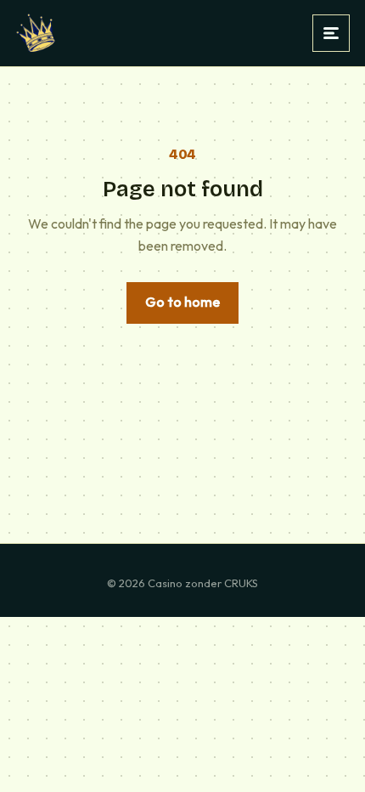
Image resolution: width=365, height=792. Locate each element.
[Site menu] (331, 33)
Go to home (182, 301)
